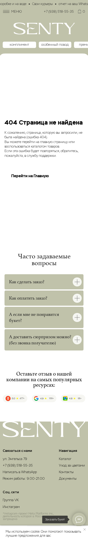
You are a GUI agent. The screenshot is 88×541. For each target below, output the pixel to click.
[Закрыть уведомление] (84, 529)
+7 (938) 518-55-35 (59, 12)
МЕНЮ (16, 12)
